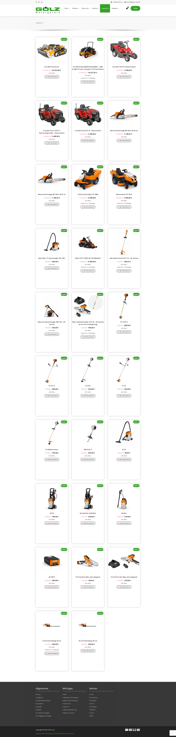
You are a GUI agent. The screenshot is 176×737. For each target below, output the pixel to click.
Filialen (75, 8)
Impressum (67, 704)
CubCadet (93, 707)
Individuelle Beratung (43, 700)
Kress (92, 713)
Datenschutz (49, 733)
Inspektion (40, 704)
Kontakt (114, 8)
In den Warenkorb (52, 77)
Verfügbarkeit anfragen (44, 716)
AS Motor (93, 700)
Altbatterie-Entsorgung (71, 697)
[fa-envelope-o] (41, 2)
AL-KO (92, 704)
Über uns (84, 8)
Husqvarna (93, 697)
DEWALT (92, 710)
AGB (65, 694)
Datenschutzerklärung (71, 700)
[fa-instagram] (38, 2)
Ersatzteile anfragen (43, 713)
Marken (39, 710)
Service (94, 8)
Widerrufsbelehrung (70, 710)
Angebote (105, 8)
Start (66, 8)
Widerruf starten (69, 713)
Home (39, 694)
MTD (91, 716)
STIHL (92, 694)
